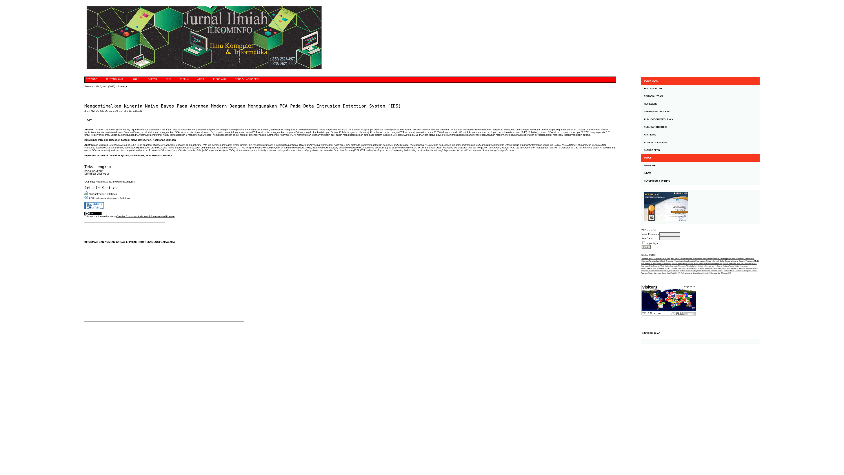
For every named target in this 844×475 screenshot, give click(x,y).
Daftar (152, 79)
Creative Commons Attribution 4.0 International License (145, 216)
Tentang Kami (115, 79)
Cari (168, 79)
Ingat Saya (652, 243)
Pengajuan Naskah (247, 79)
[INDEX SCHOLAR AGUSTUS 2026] (700, 341)
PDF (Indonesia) (93, 171)
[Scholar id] (85, 226)
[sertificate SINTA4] (700, 207)
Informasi (220, 79)
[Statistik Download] (641, 321)
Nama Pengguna (650, 234)
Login (136, 79)
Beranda (91, 79)
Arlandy (122, 86)
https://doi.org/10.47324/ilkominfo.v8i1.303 (112, 181)
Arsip (201, 79)
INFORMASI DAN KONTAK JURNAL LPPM (108, 242)
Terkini (184, 79)
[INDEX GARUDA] (91, 226)
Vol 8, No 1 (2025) (105, 86)
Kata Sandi (647, 238)
